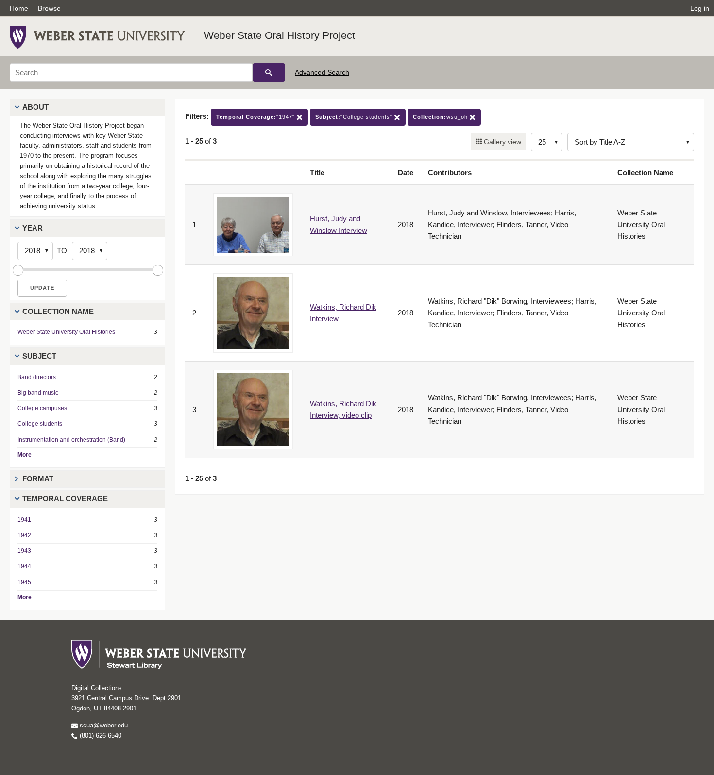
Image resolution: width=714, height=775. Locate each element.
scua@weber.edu (103, 725)
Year (32, 228)
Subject (39, 356)
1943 (24, 550)
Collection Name (58, 311)
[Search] (269, 72)
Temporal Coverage (65, 499)
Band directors (36, 377)
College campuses (42, 408)
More (24, 454)
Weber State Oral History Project (279, 35)
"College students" (354, 117)
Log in (699, 8)
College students (39, 423)
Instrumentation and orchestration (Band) (71, 439)
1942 (24, 535)
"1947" (256, 117)
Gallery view (501, 142)
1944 (24, 566)
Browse (49, 8)
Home (19, 8)
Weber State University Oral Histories (66, 332)
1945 (24, 582)
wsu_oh (441, 117)
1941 (24, 519)
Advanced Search (322, 72)
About (35, 107)
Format (37, 479)
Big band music (37, 392)
